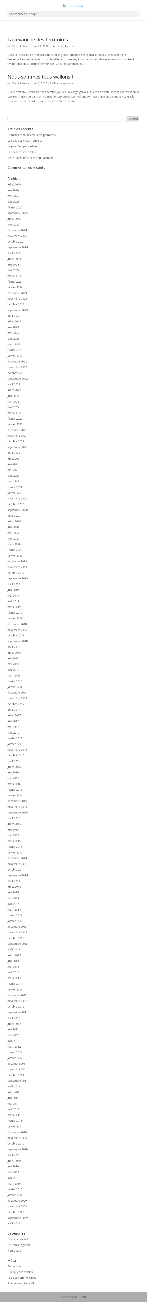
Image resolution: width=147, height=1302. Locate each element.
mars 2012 (14, 1046)
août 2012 (13, 1018)
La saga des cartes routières (25, 140)
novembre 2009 (17, 1206)
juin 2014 (13, 892)
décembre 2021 (17, 430)
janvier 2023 (15, 355)
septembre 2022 (17, 378)
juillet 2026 (14, 184)
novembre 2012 (17, 1001)
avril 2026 (13, 201)
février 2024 (14, 281)
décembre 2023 (17, 293)
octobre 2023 (15, 304)
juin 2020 (13, 527)
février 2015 (14, 847)
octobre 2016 (15, 755)
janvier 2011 (15, 1126)
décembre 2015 (17, 801)
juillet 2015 (14, 824)
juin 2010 (13, 1166)
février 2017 (14, 738)
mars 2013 (14, 978)
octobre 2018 (15, 635)
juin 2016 (13, 772)
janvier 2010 (15, 1195)
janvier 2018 (15, 687)
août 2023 (13, 316)
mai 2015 (13, 835)
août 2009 (13, 1223)
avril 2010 (13, 1178)
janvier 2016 (15, 795)
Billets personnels (18, 1239)
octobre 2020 (15, 504)
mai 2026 (13, 196)
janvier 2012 (15, 1058)
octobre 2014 (15, 869)
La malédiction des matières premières (31, 135)
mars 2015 (14, 841)
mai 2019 (13, 595)
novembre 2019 (17, 567)
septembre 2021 (17, 447)
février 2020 (14, 550)
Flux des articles (20, 1272)
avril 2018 (13, 669)
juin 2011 (13, 1098)
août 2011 (13, 1086)
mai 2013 (13, 966)
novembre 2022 (17, 367)
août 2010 (13, 1155)
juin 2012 (13, 1029)
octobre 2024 (15, 241)
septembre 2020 (17, 510)
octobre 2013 (15, 938)
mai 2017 (13, 727)
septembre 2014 (17, 875)
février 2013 (14, 984)
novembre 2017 (17, 698)
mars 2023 (14, 344)
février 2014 (14, 915)
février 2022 (14, 418)
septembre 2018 (17, 641)
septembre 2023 (17, 310)
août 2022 (13, 384)
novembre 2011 (17, 1069)
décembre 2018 (17, 624)
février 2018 (14, 681)
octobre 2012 (15, 1006)
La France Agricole (63, 46)
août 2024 (13, 253)
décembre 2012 (17, 995)
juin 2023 (13, 327)
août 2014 (13, 881)
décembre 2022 (17, 361)
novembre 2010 (17, 1138)
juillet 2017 (14, 715)
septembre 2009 (17, 1218)
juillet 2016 (14, 767)
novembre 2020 (17, 498)
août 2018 (13, 647)
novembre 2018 (17, 630)
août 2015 (13, 818)
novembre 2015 (17, 806)
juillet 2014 (14, 886)
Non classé (14, 1250)
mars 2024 (14, 276)
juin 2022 (13, 396)
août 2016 (13, 761)
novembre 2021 (17, 435)
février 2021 (14, 487)
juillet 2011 (14, 1092)
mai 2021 (13, 470)
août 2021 (13, 453)
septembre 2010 (17, 1149)
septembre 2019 (17, 578)
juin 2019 (13, 590)
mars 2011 (14, 1115)
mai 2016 (13, 778)
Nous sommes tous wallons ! (40, 76)
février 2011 (14, 1120)
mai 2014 (13, 898)
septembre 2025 (17, 213)
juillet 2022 (14, 390)
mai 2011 (13, 1103)
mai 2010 (13, 1172)
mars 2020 (14, 544)
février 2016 (14, 789)
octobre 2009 (15, 1212)
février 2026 (14, 207)
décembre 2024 (17, 230)
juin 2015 (13, 829)
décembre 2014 (17, 858)
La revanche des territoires (37, 39)
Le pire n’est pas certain (22, 146)
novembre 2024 (17, 236)
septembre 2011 (17, 1080)
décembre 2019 (17, 561)
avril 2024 (13, 270)
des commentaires (21, 1277)
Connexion (14, 1266)
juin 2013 (13, 961)
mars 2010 (14, 1183)
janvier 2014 (15, 921)
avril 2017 (13, 732)
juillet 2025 (14, 219)
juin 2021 (13, 464)
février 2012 (14, 1052)
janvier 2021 (15, 492)
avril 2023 (13, 338)
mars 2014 (14, 909)
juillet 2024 (14, 259)
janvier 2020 (15, 555)
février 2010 (14, 1189)
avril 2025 (13, 224)
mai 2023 (13, 333)
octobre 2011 (15, 1075)
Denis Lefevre (20, 46)
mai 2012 (13, 1035)
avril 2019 (13, 601)
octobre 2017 (15, 704)
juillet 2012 (14, 1024)
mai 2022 (13, 401)
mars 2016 (14, 784)
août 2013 (13, 949)
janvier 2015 (15, 852)
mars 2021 (14, 481)
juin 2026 (13, 190)
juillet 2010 (14, 1161)
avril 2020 (13, 538)
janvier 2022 (15, 424)
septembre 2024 (17, 247)
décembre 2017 (17, 692)
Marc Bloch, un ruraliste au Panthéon (30, 158)
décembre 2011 (17, 1063)
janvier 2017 (15, 744)
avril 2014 (13, 904)
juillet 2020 (14, 521)
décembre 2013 (17, 926)
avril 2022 (13, 407)
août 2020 (13, 515)
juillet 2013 (14, 955)
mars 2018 (14, 675)
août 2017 (13, 710)
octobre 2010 (15, 1143)
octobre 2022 (15, 373)
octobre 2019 (15, 573)
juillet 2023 (14, 321)
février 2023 (14, 350)
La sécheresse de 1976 (21, 152)
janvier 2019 (15, 618)
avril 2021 (13, 475)
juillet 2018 (14, 652)
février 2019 (14, 612)
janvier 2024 (15, 287)
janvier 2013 (15, 989)
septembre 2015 (17, 812)
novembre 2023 (17, 298)
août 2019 (13, 584)
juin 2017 (13, 721)
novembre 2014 (17, 864)
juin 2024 (13, 264)
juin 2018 (13, 658)
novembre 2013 (17, 932)
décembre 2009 (17, 1200)
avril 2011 (13, 1109)
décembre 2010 (17, 1132)
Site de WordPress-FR (20, 1283)
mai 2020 (13, 533)
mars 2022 (14, 413)
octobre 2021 (15, 441)
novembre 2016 (17, 749)
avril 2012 (13, 1041)
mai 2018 (13, 664)
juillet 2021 (14, 458)
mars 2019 (14, 607)
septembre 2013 (17, 943)
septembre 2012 (17, 1012)
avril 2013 (13, 972)
